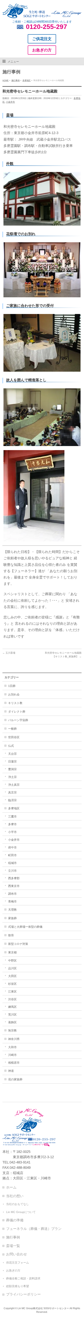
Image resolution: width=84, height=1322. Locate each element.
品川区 (12, 968)
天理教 (12, 909)
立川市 (12, 870)
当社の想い (14, 1196)
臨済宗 (12, 800)
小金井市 (10, 102)
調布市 (12, 893)
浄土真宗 (14, 784)
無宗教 (12, 1030)
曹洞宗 (12, 769)
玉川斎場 (8, 652)
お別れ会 (14, 694)
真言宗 (12, 792)
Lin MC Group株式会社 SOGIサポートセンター (43, 1308)
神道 (11, 1070)
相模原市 (14, 1062)
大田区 (12, 976)
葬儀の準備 (14, 1220)
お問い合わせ (16, 1254)
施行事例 (13, 1237)
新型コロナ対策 (18, 943)
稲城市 (12, 863)
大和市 (12, 1047)
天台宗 (12, 753)
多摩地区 (14, 808)
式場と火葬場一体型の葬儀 (25, 926)
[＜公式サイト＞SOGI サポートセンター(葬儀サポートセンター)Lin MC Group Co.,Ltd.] (41, 13)
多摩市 (12, 824)
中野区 (12, 960)
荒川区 (12, 1014)
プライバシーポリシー (23, 1294)
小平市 (12, 832)
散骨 (11, 935)
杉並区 (12, 983)
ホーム (11, 1187)
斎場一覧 (13, 1246)
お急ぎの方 (13, 1270)
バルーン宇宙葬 (18, 720)
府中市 (12, 847)
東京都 (12, 952)
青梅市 (12, 901)
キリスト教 (15, 703)
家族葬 (12, 918)
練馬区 (12, 1006)
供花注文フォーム (17, 1262)
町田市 (12, 855)
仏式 (11, 745)
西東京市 (14, 886)
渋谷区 (12, 999)
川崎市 (12, 1054)
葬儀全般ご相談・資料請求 (23, 1278)
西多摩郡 (14, 878)
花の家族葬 (15, 1079)
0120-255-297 (46, 26)
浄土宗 (12, 777)
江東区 (12, 991)
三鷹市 (12, 816)
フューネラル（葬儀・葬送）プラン (34, 1229)
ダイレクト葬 (16, 711)
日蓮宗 (12, 761)
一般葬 (12, 728)
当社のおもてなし (17, 1204)
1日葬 (11, 685)
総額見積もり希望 (17, 1286)
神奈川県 (14, 1039)
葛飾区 (12, 1022)
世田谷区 (14, 737)
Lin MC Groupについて (21, 1212)
